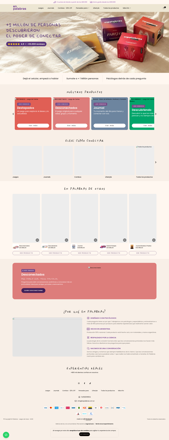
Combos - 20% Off (65, 8)
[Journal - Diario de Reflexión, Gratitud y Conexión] (109, 99)
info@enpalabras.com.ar (86, 401)
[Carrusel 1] (84, 42)
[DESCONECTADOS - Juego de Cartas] (71, 99)
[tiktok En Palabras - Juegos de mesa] (90, 383)
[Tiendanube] (84, 420)
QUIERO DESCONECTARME (33, 290)
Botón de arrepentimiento (104, 424)
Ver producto (26, 253)
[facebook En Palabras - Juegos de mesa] (84, 383)
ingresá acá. (90, 424)
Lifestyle (96, 8)
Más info (126, 8)
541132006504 (86, 397)
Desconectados (66, 108)
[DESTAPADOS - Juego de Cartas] (33, 99)
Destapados (25, 108)
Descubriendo (141, 110)
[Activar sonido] (37, 240)
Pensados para (81, 8)
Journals (50, 8)
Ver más (33, 125)
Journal (99, 108)
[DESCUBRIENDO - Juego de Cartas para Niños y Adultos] (147, 100)
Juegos (41, 8)
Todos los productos (111, 8)
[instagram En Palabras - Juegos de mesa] (78, 383)
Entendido (84, 434)
